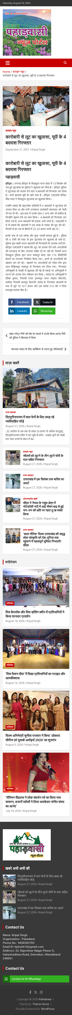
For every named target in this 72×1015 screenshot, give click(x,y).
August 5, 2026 (14, 744)
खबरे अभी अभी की (17, 868)
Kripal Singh (38, 149)
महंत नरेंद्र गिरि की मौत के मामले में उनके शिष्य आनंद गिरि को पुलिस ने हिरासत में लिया (37, 335)
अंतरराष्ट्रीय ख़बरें (30, 499)
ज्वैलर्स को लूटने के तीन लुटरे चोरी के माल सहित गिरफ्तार (43, 457)
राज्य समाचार (11, 412)
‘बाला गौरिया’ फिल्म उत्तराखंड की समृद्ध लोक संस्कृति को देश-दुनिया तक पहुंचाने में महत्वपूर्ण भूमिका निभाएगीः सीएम (44, 539)
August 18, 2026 (15, 621)
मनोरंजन (10, 562)
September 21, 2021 (17, 149)
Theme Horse (40, 1004)
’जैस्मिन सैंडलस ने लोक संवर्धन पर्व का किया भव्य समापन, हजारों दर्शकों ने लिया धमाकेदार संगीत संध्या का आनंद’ (35, 802)
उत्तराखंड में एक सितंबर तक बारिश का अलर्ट (40, 908)
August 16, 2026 (15, 682)
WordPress (48, 1009)
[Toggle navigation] (8, 63)
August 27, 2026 (15, 426)
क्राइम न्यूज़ (11, 130)
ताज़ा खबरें (12, 363)
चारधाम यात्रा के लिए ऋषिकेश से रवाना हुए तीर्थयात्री (37, 349)
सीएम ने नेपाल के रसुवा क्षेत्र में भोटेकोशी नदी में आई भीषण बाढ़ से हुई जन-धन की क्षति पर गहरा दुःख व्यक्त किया (43, 508)
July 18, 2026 (13, 810)
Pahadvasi (45, 999)
